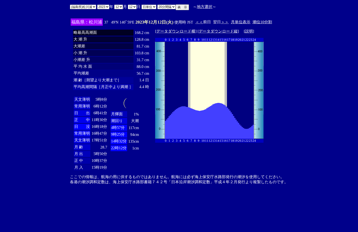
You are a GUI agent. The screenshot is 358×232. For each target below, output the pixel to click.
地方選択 (204, 7)
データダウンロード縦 (218, 31)
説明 (249, 31)
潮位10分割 (262, 22)
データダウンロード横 (175, 31)
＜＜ (199, 22)
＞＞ (225, 22)
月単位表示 (240, 22)
